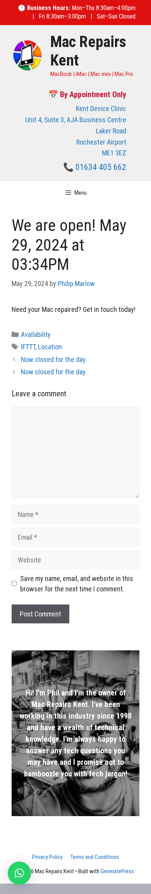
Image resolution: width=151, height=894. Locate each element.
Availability (36, 334)
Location (50, 347)
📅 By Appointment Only (87, 94)
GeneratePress (117, 871)
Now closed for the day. (54, 359)
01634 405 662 (101, 167)
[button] (19, 873)
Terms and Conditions (94, 857)
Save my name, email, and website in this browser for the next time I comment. (76, 583)
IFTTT (28, 347)
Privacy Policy (47, 857)
